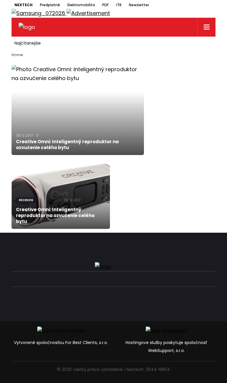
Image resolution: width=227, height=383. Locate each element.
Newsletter (139, 4)
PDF (105, 4)
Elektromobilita (81, 4)
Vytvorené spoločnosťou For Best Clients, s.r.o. (61, 342)
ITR (118, 4)
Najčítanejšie (27, 43)
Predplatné (50, 4)
